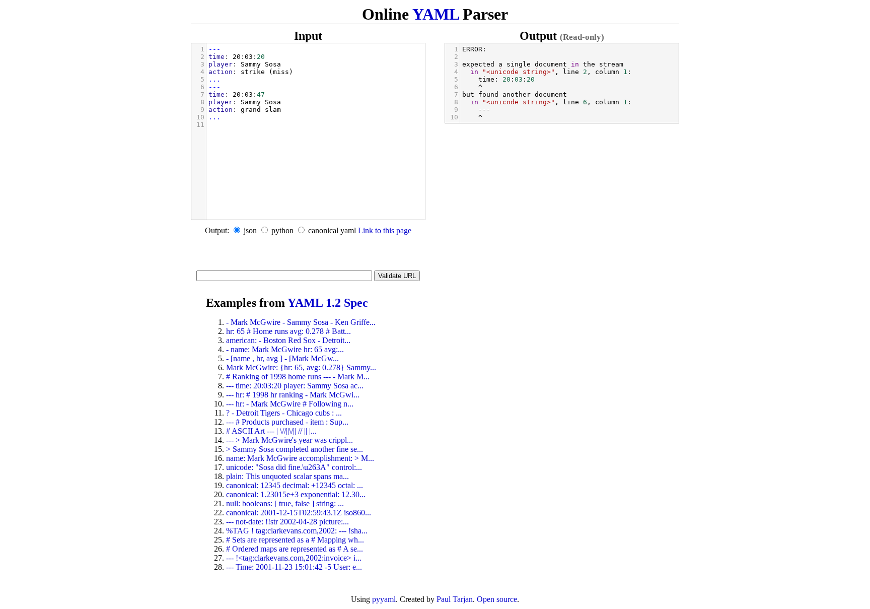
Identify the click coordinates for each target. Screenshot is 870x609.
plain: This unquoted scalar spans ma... (287, 476)
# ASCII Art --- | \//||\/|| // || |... (271, 431)
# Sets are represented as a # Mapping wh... (295, 539)
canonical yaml (332, 230)
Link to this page (384, 230)
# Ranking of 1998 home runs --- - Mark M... (298, 376)
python (282, 230)
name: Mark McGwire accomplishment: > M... (300, 458)
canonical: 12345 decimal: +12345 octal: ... (294, 485)
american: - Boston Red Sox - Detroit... (288, 340)
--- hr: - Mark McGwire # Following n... (289, 403)
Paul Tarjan (455, 599)
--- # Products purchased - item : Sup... (287, 422)
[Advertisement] (308, 255)
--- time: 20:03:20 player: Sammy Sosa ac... (295, 385)
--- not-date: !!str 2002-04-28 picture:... (287, 521)
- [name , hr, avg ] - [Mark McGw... (282, 358)
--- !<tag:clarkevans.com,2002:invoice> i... (293, 558)
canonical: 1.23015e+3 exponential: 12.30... (296, 494)
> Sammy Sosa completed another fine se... (294, 449)
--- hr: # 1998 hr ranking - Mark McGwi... (292, 394)
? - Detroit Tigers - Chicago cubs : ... (284, 413)
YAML (435, 14)
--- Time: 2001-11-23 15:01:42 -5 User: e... (294, 567)
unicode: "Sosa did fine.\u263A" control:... (294, 467)
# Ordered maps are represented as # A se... (294, 549)
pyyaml (384, 599)
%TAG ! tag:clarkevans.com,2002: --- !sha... (297, 530)
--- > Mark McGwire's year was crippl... (289, 440)
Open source (497, 599)
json (250, 230)
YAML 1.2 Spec (327, 302)
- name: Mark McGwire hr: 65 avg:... (285, 349)
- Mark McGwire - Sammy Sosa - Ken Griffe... (301, 322)
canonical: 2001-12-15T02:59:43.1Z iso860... (298, 512)
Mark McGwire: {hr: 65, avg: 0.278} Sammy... (301, 367)
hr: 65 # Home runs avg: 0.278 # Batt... (288, 331)
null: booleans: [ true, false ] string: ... (285, 503)
